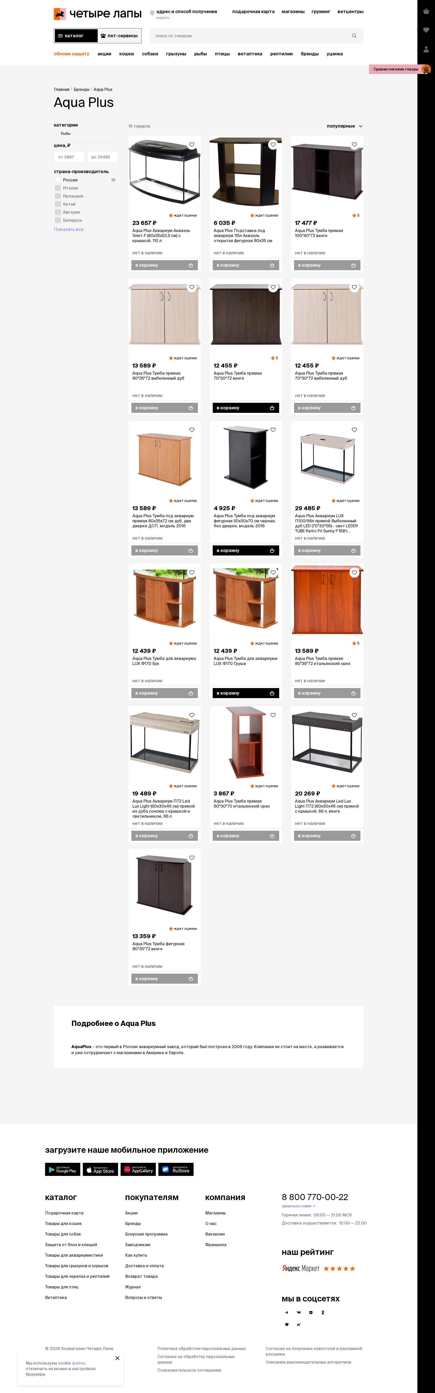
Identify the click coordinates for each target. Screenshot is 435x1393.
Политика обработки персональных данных (201, 1348)
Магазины (215, 1213)
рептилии (281, 53)
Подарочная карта (64, 1213)
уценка (335, 53)
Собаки (150, 53)
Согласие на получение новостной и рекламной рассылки (314, 1351)
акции (104, 53)
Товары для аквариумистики (74, 1255)
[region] (209, 54)
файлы (78, 1363)
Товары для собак (63, 1234)
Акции (131, 1213)
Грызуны (176, 53)
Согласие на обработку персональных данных (196, 1359)
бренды (310, 53)
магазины (293, 11)
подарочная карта (253, 11)
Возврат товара (141, 1276)
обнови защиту (71, 53)
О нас (210, 1223)
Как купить (136, 1255)
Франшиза (216, 1244)
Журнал (133, 1287)
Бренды (133, 1223)
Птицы (222, 53)
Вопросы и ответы (143, 1297)
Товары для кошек (63, 1223)
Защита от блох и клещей (71, 1244)
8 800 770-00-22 (315, 1197)
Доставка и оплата (144, 1265)
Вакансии (215, 1234)
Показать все (69, 229)
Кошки (126, 53)
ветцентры (351, 11)
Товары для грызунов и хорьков (76, 1265)
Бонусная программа (146, 1234)
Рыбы (200, 53)
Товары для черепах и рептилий (77, 1276)
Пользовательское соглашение (189, 1370)
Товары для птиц (62, 1287)
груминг (321, 11)
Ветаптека (250, 53)
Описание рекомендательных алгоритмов (308, 1362)
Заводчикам (137, 1244)
